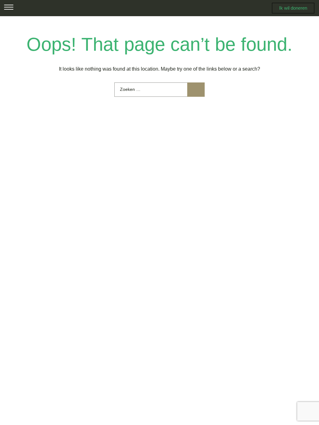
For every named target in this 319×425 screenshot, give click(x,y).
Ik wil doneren (293, 8)
